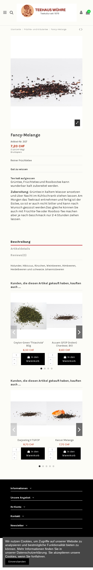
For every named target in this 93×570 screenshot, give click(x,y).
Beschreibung (20, 241)
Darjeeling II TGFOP (29, 440)
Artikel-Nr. (16, 141)
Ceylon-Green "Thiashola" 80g (28, 344)
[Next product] (81, 29)
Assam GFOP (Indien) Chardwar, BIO (64, 344)
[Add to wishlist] (26, 337)
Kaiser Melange (64, 440)
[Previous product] (80, 29)
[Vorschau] (31, 337)
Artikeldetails (20, 248)
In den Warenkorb (32, 359)
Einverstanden (17, 561)
